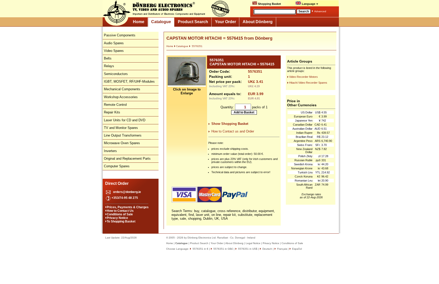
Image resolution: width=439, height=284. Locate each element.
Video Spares (114, 51)
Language (308, 3)
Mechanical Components (122, 89)
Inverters (110, 151)
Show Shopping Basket (229, 124)
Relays (109, 66)
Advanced (320, 11)
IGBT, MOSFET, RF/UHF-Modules (129, 81)
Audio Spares (114, 43)
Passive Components (119, 35)
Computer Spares (117, 166)
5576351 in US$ (247, 248)
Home (138, 22)
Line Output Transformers (123, 135)
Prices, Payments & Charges (128, 207)
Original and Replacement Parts (127, 158)
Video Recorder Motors (303, 76)
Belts (108, 58)
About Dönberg (258, 22)
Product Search (193, 22)
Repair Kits (112, 112)
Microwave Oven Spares (122, 143)
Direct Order (117, 183)
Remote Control (115, 105)
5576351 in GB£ (223, 248)
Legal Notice (253, 243)
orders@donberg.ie (127, 192)
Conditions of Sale (120, 214)
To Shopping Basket (121, 221)
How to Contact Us (120, 211)
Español (296, 248)
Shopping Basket (269, 3)
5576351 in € (200, 248)
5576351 (196, 46)
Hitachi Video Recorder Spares (308, 82)
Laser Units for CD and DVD (124, 120)
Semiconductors (116, 74)
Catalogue (161, 22)
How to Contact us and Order (232, 131)
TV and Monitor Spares (121, 128)
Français (281, 248)
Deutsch (267, 248)
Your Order (225, 22)
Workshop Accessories (121, 97)
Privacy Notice (117, 218)
